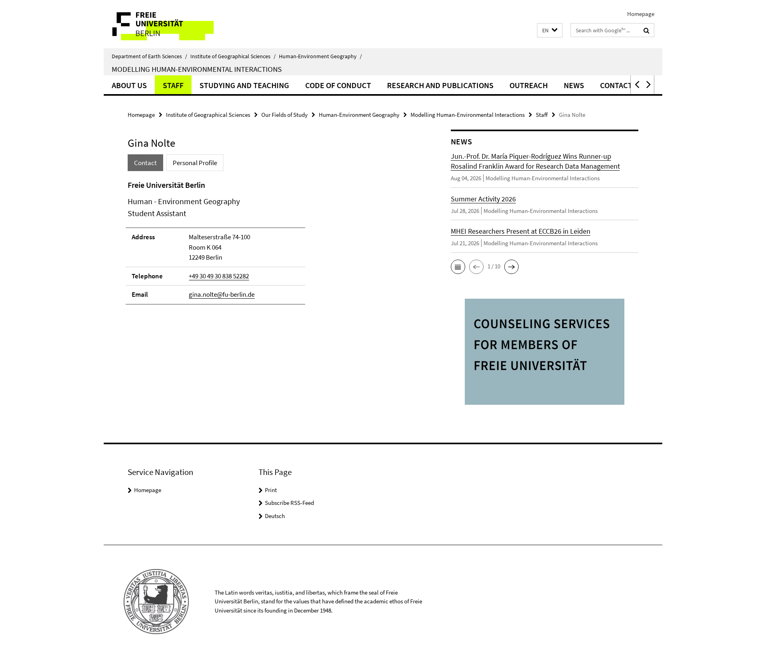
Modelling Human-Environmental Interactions (197, 69)
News (574, 85)
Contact (616, 85)
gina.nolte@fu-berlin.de (222, 294)
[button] (550, 30)
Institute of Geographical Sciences (233, 56)
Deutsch (275, 516)
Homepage (640, 14)
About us (129, 85)
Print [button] (271, 490)
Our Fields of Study (284, 114)
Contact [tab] (145, 162)
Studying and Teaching (244, 85)
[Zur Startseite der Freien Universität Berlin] (170, 24)
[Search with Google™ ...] (646, 30)
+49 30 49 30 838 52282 (219, 276)
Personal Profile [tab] (195, 162)
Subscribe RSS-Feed (289, 502)
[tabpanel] (274, 246)
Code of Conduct (338, 85)
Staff (173, 85)
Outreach (528, 85)
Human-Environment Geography (320, 56)
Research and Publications (440, 85)
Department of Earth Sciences (149, 56)
